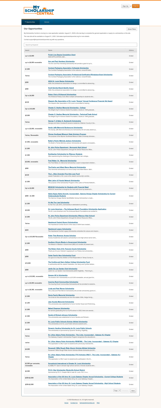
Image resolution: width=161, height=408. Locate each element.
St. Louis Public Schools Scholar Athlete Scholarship (67, 321)
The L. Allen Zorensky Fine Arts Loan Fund (64, 174)
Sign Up (125, 6)
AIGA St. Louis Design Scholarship (61, 81)
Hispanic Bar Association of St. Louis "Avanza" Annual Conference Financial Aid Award (80, 101)
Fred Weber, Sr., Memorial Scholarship (62, 160)
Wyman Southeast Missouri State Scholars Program (67, 134)
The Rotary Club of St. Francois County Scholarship (67, 249)
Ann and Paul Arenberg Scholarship (61, 61)
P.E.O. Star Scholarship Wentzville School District (66, 370)
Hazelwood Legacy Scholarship (59, 229)
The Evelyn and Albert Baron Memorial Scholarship (67, 167)
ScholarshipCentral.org (87, 403)
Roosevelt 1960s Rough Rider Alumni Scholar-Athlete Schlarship (71, 348)
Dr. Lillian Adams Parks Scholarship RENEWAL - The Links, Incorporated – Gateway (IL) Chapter (83, 341)
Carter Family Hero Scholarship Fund (61, 255)
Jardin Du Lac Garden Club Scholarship (62, 268)
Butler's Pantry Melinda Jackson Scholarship (64, 141)
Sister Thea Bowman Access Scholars (62, 235)
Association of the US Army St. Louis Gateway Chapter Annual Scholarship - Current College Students (85, 376)
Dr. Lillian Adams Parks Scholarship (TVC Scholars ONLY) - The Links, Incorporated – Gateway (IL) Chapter (84, 356)
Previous (125, 391)
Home (66, 403)
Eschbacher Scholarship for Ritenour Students (65, 154)
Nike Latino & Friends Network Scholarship (64, 180)
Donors (46, 22)
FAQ (98, 403)
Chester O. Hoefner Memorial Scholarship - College (67, 107)
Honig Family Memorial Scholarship (61, 295)
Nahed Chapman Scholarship (59, 308)
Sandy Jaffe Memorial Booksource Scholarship (65, 127)
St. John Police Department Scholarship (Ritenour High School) (71, 216)
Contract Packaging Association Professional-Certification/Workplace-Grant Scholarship (80, 74)
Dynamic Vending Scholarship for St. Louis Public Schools (70, 328)
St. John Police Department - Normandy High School (67, 147)
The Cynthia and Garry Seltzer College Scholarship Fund (69, 262)
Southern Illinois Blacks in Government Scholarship (67, 242)
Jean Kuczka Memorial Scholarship (61, 302)
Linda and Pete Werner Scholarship (61, 288)
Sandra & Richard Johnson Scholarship (62, 315)
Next (133, 391)
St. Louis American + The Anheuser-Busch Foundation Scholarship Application (77, 209)
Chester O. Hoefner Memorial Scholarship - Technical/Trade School (72, 114)
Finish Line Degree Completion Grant (61, 55)
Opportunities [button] (30, 22)
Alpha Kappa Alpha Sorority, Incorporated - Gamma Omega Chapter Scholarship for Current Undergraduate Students (81, 195)
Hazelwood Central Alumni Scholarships (63, 222)
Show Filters (132, 29)
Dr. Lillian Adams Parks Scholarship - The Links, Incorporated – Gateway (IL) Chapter (79, 335)
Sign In (135, 6)
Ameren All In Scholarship (58, 275)
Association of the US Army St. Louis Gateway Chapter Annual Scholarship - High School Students (84, 383)
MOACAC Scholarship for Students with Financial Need (68, 187)
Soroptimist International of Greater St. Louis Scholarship (69, 363)
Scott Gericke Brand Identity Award (61, 88)
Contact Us (74, 403)
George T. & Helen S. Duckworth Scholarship (64, 121)
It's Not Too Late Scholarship (58, 202)
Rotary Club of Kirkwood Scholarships (62, 94)
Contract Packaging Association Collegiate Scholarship (68, 68)
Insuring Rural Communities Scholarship (63, 282)
